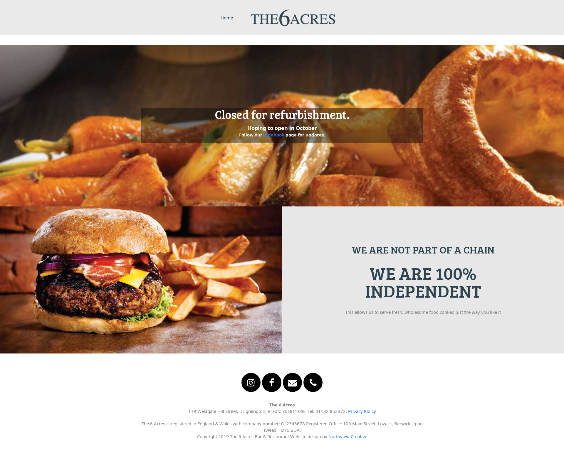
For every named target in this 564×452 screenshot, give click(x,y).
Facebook (273, 135)
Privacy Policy (362, 411)
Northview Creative (347, 436)
